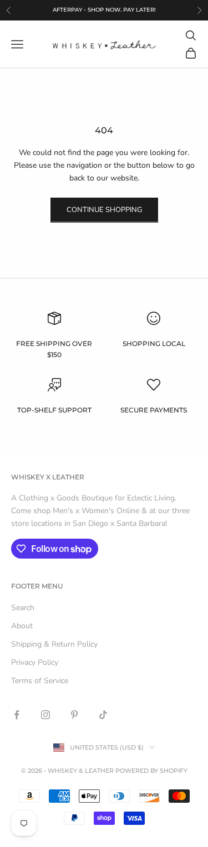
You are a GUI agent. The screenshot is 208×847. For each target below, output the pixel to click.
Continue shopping (104, 210)
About (22, 626)
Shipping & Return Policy (54, 644)
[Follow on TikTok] (103, 714)
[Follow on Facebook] (16, 714)
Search (22, 607)
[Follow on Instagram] (45, 714)
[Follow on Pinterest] (74, 714)
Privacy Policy (34, 662)
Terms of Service (39, 680)
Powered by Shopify (151, 770)
